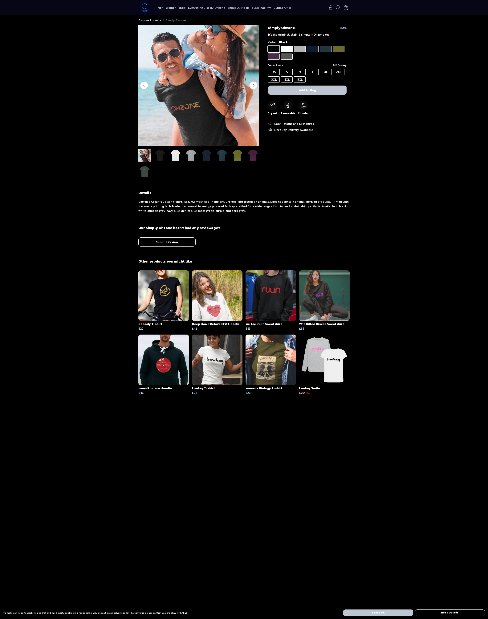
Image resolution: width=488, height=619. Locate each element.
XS (274, 72)
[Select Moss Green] (338, 49)
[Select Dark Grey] (287, 57)
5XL (300, 79)
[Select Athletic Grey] (300, 49)
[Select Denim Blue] (325, 49)
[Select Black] (274, 49)
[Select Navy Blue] (313, 49)
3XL (274, 79)
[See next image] (253, 85)
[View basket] (346, 7)
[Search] (338, 7)
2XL (338, 72)
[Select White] (287, 49)
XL (326, 72)
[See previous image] (144, 85)
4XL (287, 79)
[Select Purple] (274, 57)
